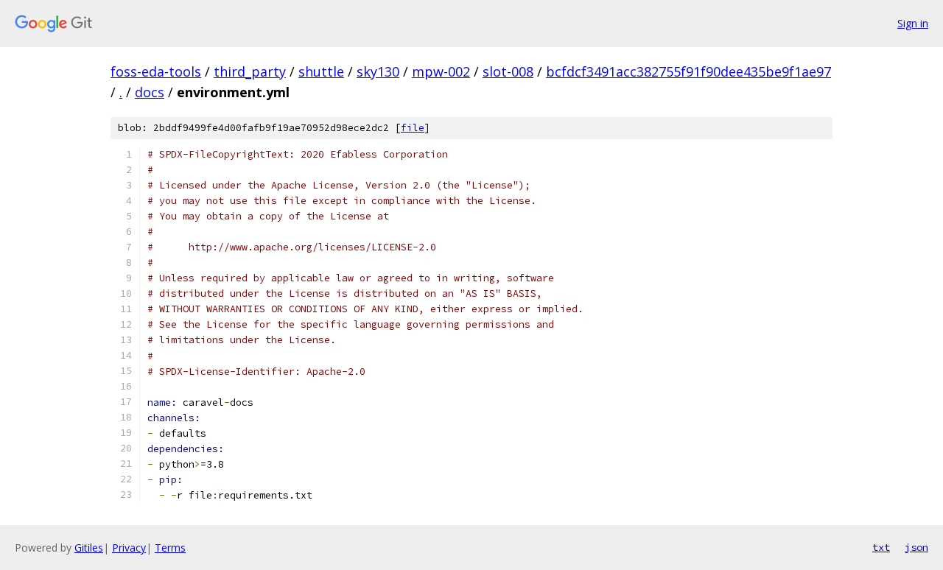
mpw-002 (441, 71)
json (916, 547)
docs (149, 92)
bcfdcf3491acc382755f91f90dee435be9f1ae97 (688, 71)
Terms (170, 548)
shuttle (321, 71)
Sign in (912, 23)
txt (881, 547)
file (412, 128)
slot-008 (508, 71)
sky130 (378, 71)
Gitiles (88, 548)
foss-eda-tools (156, 71)
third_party (250, 71)
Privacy (129, 548)
